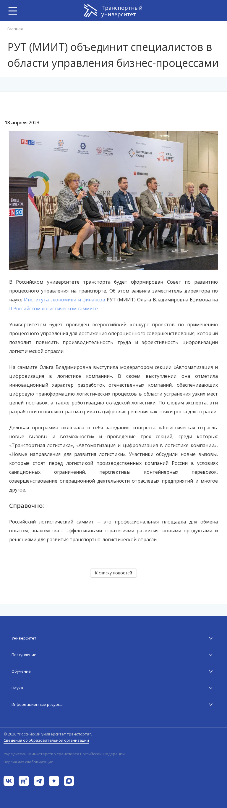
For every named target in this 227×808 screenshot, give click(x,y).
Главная (15, 28)
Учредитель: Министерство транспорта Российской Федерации (64, 754)
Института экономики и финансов (64, 299)
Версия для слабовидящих (28, 761)
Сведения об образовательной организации (46, 740)
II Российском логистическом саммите (53, 308)
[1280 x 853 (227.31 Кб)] (113, 200)
